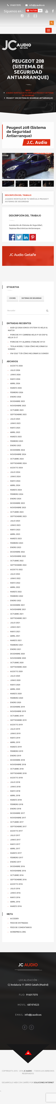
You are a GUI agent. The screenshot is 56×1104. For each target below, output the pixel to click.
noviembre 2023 (18, 507)
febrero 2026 (16, 392)
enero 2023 (15, 547)
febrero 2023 (16, 543)
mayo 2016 (15, 897)
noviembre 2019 (18, 711)
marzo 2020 (16, 694)
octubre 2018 (16, 769)
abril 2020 (15, 689)
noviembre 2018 (18, 764)
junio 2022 (15, 578)
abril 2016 (15, 902)
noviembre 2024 (18, 454)
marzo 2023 (16, 538)
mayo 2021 (15, 631)
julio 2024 (15, 472)
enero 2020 (15, 702)
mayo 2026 (15, 379)
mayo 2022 (15, 583)
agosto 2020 (16, 671)
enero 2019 (15, 756)
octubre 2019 (16, 716)
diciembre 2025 (17, 401)
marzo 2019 (16, 747)
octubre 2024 (16, 459)
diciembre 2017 (17, 813)
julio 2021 (15, 623)
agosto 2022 (16, 569)
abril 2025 (15, 432)
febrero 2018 (16, 804)
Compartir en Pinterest (32, 237)
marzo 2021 (16, 640)
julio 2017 (15, 835)
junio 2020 (15, 680)
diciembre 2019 (17, 707)
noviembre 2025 (18, 406)
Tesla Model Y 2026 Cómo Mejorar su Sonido (28, 347)
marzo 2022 (16, 592)
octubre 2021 (16, 614)
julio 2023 (15, 521)
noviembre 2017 (18, 818)
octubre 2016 (16, 875)
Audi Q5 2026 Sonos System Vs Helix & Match (28, 329)
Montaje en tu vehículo (25, 93)
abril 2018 (15, 795)
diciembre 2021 (17, 605)
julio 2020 (15, 676)
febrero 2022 (16, 596)
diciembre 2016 (17, 866)
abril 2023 (15, 534)
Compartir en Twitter (19, 237)
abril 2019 (15, 742)
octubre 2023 (16, 512)
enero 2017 (15, 862)
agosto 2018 (16, 778)
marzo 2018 (16, 800)
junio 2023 (15, 525)
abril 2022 (15, 587)
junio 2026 (15, 375)
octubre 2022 (16, 561)
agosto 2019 (16, 725)
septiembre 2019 (18, 720)
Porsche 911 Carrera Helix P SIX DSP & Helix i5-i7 (28, 336)
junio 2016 (15, 893)
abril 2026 (15, 383)
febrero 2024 (16, 494)
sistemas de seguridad (31, 298)
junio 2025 (15, 423)
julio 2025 (15, 419)
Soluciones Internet (44, 1082)
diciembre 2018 (17, 760)
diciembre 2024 (17, 450)
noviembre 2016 (18, 871)
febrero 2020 (16, 698)
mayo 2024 (15, 481)
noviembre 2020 (18, 658)
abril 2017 (15, 848)
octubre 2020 (16, 663)
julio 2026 (15, 370)
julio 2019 (15, 729)
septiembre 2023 (18, 516)
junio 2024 (15, 476)
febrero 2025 (16, 441)
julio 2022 (15, 574)
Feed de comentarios (21, 927)
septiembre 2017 (18, 826)
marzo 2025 (16, 437)
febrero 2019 (16, 751)
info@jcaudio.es (37, 5)
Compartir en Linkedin (26, 237)
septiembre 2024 (18, 463)
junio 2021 (15, 627)
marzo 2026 (16, 388)
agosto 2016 (16, 884)
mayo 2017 (15, 844)
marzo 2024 (16, 490)
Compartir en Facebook (12, 237)
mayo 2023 (15, 530)
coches (12, 298)
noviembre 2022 (18, 556)
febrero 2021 (16, 645)
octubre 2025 (16, 410)
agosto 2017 (16, 831)
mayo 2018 (15, 791)
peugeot (41, 93)
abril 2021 (15, 636)
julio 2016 (15, 888)
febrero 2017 (16, 857)
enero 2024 (15, 499)
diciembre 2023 (17, 503)
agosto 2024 (16, 468)
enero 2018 (15, 809)
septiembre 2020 (18, 667)
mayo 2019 (15, 738)
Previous (6, 166)
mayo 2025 (15, 428)
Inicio (28, 90)
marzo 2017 (16, 853)
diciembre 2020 (17, 654)
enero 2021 (15, 649)
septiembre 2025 (18, 414)
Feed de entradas (19, 923)
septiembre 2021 (18, 618)
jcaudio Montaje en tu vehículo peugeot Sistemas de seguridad (27, 200)
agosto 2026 (16, 366)
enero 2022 (15, 600)
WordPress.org (18, 932)
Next (49, 166)
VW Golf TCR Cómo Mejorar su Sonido (29, 353)
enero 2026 (15, 397)
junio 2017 (15, 840)
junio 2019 (15, 733)
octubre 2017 (16, 822)
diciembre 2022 (17, 552)
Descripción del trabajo (18, 195)
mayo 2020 (15, 685)
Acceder (14, 918)
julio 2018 (15, 782)
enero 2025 (15, 445)
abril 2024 (15, 485)
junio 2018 (15, 787)
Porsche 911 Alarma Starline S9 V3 (27, 342)
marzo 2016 (16, 906)
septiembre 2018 (18, 773)
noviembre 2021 (18, 609)
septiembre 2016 (18, 879)
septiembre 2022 (18, 565)
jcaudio (9, 93)
